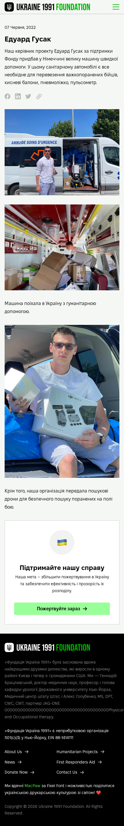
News (10, 762)
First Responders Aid (76, 762)
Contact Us (67, 772)
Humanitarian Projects (77, 751)
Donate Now (16, 772)
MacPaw (32, 785)
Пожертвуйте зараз (58, 608)
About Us (13, 751)
